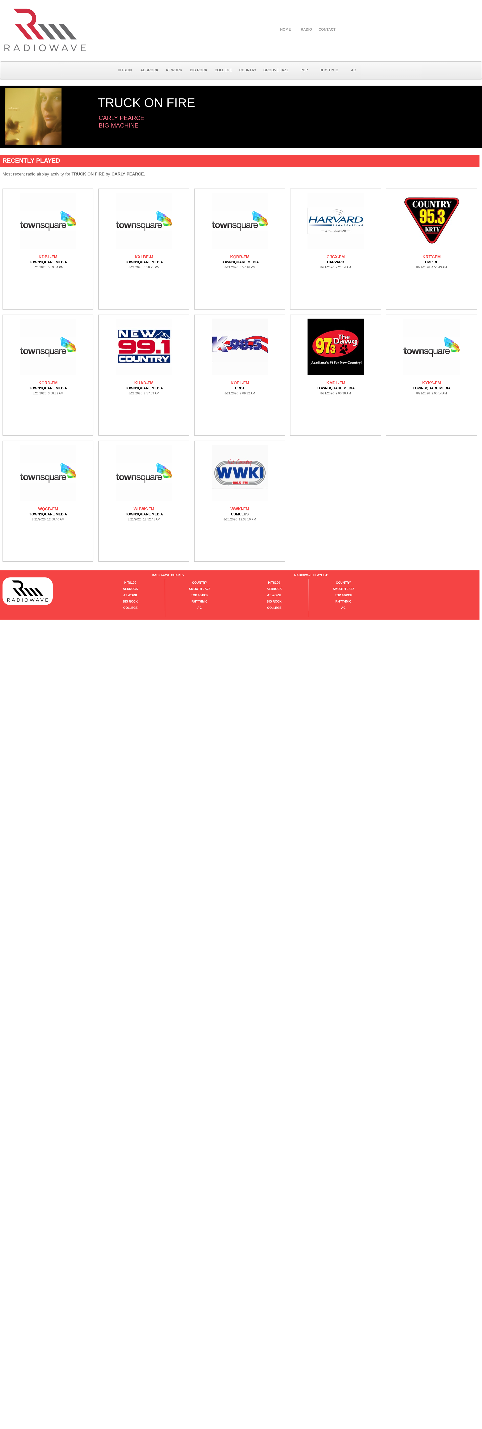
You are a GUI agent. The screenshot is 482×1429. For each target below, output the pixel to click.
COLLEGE (223, 70)
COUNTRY (247, 70)
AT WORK (174, 70)
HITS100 (125, 70)
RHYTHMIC (329, 70)
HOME (285, 29)
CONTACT (327, 29)
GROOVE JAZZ (276, 70)
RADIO (306, 29)
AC (353, 70)
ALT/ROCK (149, 70)
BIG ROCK (198, 70)
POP (304, 70)
